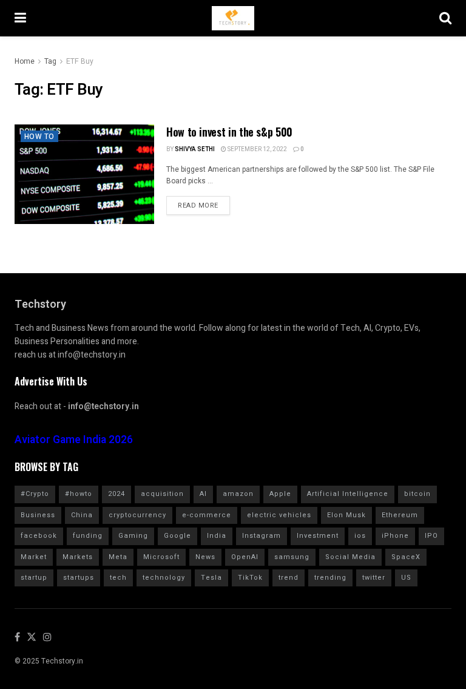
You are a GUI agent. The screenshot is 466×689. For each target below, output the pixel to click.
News (205, 557)
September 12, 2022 (256, 149)
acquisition (162, 494)
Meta (118, 557)
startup (34, 577)
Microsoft (161, 557)
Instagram (261, 536)
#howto (78, 494)
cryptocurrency (137, 515)
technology (164, 577)
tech (118, 577)
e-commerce (206, 515)
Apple (280, 494)
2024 (116, 494)
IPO (431, 536)
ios (360, 536)
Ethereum (400, 515)
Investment (318, 536)
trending (330, 577)
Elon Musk (346, 515)
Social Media (350, 557)
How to (39, 136)
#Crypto (35, 494)
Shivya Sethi (195, 149)
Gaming (133, 536)
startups (78, 577)
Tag (50, 61)
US (406, 577)
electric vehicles (279, 515)
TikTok (250, 577)
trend (289, 577)
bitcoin (417, 494)
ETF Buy (79, 61)
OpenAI (244, 557)
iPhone (395, 536)
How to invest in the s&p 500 (229, 132)
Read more (198, 205)
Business (38, 515)
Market (34, 557)
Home (25, 61)
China (82, 515)
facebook (39, 536)
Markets (77, 557)
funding (88, 536)
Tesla (211, 577)
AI (203, 494)
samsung (291, 557)
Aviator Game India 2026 (74, 439)
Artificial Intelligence (347, 494)
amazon (238, 494)
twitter (373, 577)
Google (177, 536)
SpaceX (405, 557)
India (216, 536)
